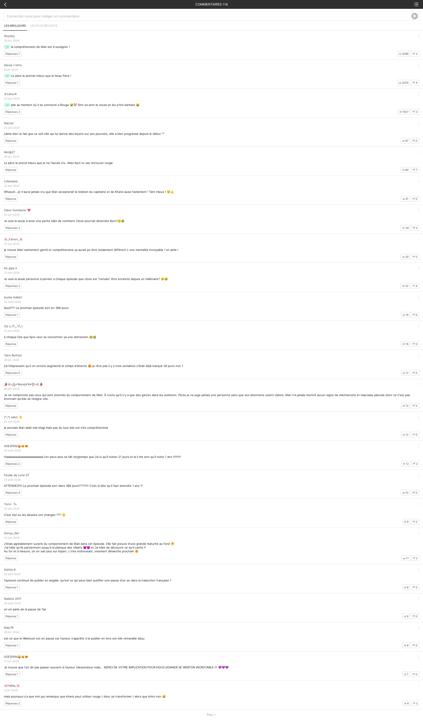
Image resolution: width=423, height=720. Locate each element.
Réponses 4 (13, 492)
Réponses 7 (13, 53)
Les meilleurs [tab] (15, 25)
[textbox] (209, 16)
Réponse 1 (12, 82)
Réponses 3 (13, 111)
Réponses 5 (13, 372)
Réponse (11, 140)
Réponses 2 (13, 463)
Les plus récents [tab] (43, 25)
